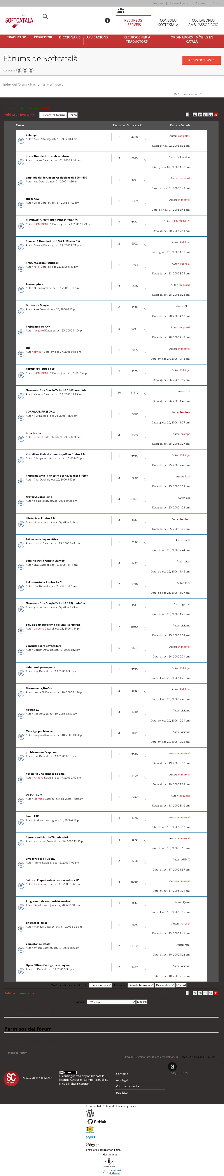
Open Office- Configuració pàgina (48, 965)
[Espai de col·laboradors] (123, 11)
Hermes (39, 799)
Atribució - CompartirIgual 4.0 (89, 1080)
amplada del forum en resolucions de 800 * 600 (56, 177)
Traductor (16, 37)
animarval (183, 199)
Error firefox (34, 433)
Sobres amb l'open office (42, 539)
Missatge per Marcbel (40, 731)
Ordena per (120, 985)
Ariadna (39, 777)
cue (28, 348)
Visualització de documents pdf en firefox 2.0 (55, 454)
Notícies (158, 3)
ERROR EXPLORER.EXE (40, 369)
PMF (176, 94)
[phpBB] (112, 1137)
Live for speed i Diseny (40, 858)
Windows (56, 84)
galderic (39, 628)
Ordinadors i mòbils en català (192, 39)
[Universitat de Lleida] (112, 1162)
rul (188, 391)
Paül (36, 479)
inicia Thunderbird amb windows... (48, 156)
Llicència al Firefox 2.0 (40, 518)
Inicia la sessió (192, 94)
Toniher (185, 412)
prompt (38, 437)
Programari (38, 84)
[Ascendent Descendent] (171, 985)
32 (210, 114)
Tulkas (38, 884)
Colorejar (32, 135)
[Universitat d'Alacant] (112, 1171)
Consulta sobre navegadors (43, 646)
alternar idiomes (36, 922)
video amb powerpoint (40, 667)
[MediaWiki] (112, 1129)
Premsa (200, 3)
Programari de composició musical (48, 901)
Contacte (122, 1074)
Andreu (35, 108)
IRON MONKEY (43, 224)
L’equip (129, 1057)
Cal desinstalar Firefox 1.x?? (44, 582)
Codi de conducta (127, 1086)
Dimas (38, 522)
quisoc (38, 543)
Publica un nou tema (19, 114)
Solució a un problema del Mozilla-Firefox (53, 624)
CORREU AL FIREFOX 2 (40, 411)
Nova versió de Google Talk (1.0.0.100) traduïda (56, 390)
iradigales (184, 136)
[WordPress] (112, 1113)
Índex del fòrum (15, 84)
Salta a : (80, 1002)
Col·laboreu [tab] (203, 22)
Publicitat (122, 1092)
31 (205, 114)
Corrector (43, 37)
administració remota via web (45, 560)
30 (200, 114)
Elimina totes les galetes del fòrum (157, 1057)
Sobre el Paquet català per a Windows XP (52, 880)
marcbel (185, 923)
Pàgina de (174, 114)
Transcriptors (34, 284)
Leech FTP (32, 816)
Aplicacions (97, 37)
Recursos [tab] (133, 22)
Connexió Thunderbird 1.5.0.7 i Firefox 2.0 (53, 241)
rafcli (37, 267)
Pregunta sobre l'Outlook (42, 263)
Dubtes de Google (37, 305)
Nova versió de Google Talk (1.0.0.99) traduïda (55, 603)
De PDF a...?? (34, 795)
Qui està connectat (27, 1013)
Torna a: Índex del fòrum (22, 999)
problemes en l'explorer (41, 752)
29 (194, 114)
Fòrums (216, 3)
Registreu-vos (201, 60)
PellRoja (185, 242)
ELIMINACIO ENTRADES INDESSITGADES (52, 220)
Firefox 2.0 (32, 709)
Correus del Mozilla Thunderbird (47, 837)
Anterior (12, 985)
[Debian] (112, 1144)
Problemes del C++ (38, 326)
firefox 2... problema (39, 497)
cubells (45, 108)
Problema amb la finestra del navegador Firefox (57, 475)
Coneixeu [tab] (168, 22)
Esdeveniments (179, 3)
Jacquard (184, 285)
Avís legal (122, 1080)
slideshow (32, 199)
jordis (25, 108)
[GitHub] (112, 1121)
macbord (184, 178)
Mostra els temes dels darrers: (70, 985)
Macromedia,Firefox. (39, 688)
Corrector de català (38, 944)
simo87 (38, 352)
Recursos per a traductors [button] (137, 39)
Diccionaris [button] (69, 37)
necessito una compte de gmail (46, 773)
